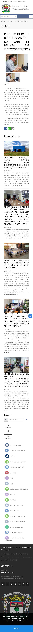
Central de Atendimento (17, 450)
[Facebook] (7, 584)
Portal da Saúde (15, 511)
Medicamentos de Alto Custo (19, 489)
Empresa (8, 433)
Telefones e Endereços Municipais (14, 539)
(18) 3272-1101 (7, 566)
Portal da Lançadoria (16, 505)
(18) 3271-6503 (7, 572)
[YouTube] (15, 584)
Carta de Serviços (15, 445)
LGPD (11, 484)
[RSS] (23, 584)
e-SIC (11, 478)
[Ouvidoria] (27, 584)
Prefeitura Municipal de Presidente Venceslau (20, 7)
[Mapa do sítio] (3, 584)
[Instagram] (11, 584)
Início (3, 21)
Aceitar (16, 629)
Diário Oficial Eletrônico (17, 467)
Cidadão (8, 427)
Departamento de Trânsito (18, 462)
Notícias (19, 21)
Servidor (8, 438)
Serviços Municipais (16, 532)
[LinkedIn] (19, 584)
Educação (13, 473)
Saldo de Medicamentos (17, 522)
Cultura (12, 456)
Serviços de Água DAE (16, 527)
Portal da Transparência (17, 516)
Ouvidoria (13, 500)
